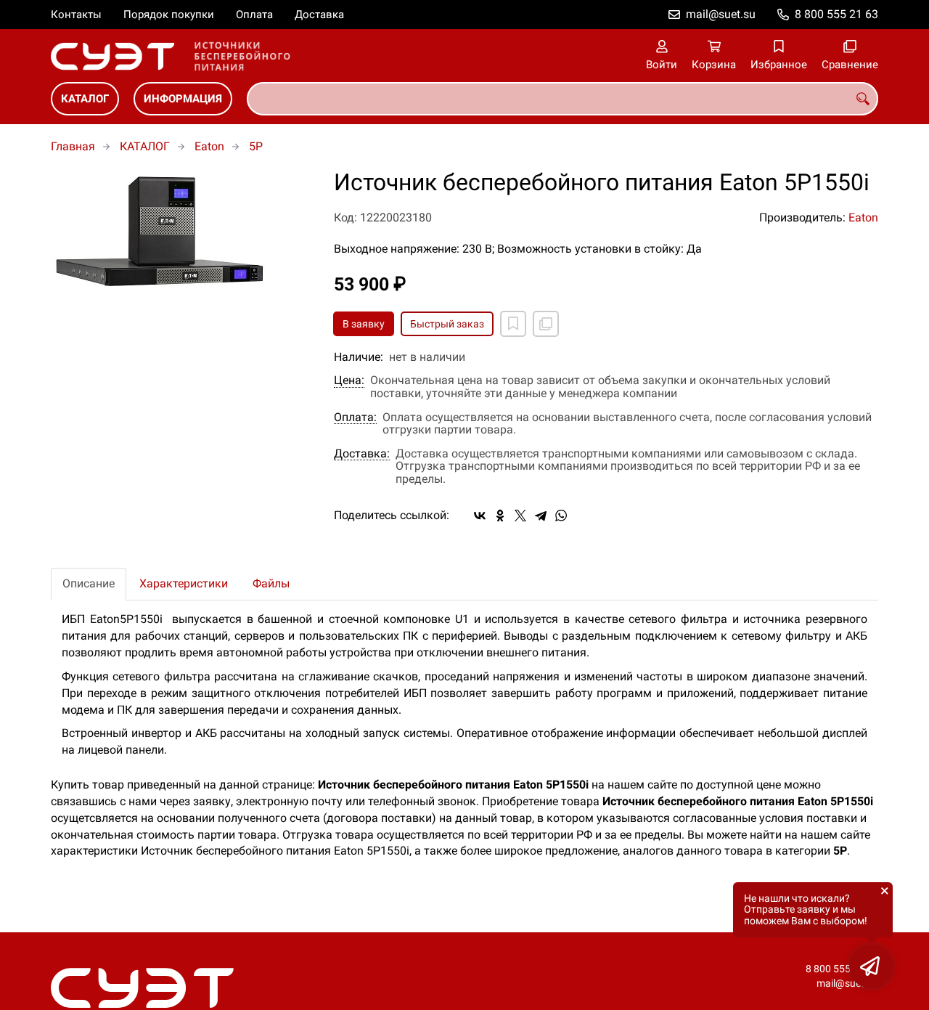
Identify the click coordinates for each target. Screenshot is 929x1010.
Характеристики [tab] (183, 583)
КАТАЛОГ (85, 98)
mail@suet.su (721, 14)
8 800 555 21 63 (836, 14)
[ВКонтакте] (479, 515)
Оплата (254, 14)
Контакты (76, 14)
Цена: (349, 380)
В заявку (364, 324)
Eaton (209, 146)
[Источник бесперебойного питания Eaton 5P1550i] (181, 230)
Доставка (319, 14)
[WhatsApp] (561, 515)
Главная (73, 146)
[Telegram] (540, 515)
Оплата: (355, 417)
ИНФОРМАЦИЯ (183, 98)
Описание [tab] (88, 583)
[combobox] (562, 98)
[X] (520, 515)
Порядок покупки (168, 14)
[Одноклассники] (500, 515)
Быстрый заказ (447, 324)
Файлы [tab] (271, 583)
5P (256, 146)
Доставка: (362, 453)
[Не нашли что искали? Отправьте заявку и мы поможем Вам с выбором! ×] (871, 966)
